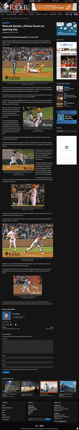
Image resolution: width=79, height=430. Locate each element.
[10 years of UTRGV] (49, 387)
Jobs (29, 413)
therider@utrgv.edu (61, 421)
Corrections (30, 410)
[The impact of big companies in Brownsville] (68, 387)
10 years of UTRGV (60, 89)
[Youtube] (77, 14)
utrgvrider (64, 162)
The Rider (59, 162)
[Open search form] (68, 14)
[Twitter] (73, 14)
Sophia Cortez (24, 395)
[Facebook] (71, 14)
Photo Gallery (5, 419)
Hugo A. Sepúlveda (63, 396)
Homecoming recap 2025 (60, 104)
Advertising (53, 14)
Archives (45, 14)
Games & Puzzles (6, 417)
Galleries (38, 14)
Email (3, 360)
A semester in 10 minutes (26, 394)
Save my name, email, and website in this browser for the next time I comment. (20, 369)
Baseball (4, 22)
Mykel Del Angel (44, 395)
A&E (26, 14)
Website (4, 364)
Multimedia (66, 87)
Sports (20, 14)
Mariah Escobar (6, 396)
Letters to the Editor (32, 408)
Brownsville (62, 391)
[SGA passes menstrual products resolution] (11, 387)
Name (4, 355)
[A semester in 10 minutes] (30, 387)
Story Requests (31, 407)
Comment (4, 338)
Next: (49, 328)
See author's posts (18, 317)
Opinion (32, 14)
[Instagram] (75, 14)
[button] (3, 325)
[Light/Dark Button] (66, 14)
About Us (30, 412)
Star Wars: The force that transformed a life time (60, 96)
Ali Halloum (6, 32)
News (2, 14)
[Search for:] (36, 419)
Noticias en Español (11, 14)
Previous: (11, 328)
